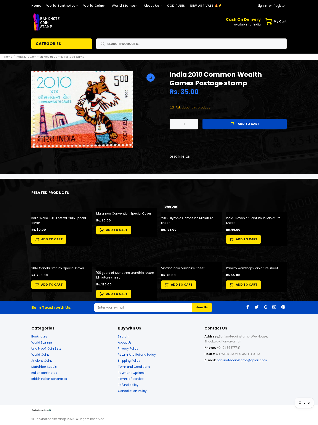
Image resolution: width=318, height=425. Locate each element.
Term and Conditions (134, 367)
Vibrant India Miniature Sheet (183, 268)
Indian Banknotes (44, 373)
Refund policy (128, 385)
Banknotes (39, 336)
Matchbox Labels (44, 367)
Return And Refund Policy (137, 354)
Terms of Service (131, 379)
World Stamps (42, 342)
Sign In (262, 5)
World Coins (40, 354)
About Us (124, 342)
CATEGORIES (48, 43)
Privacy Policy (128, 348)
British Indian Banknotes (49, 379)
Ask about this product (193, 107)
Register (280, 5)
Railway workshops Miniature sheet (252, 268)
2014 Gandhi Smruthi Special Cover (57, 268)
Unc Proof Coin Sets (46, 348)
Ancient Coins (41, 360)
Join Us (202, 307)
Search (123, 336)
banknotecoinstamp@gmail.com (242, 360)
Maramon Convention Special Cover (123, 213)
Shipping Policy (129, 360)
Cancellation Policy (132, 391)
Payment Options (131, 373)
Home (8, 57)
